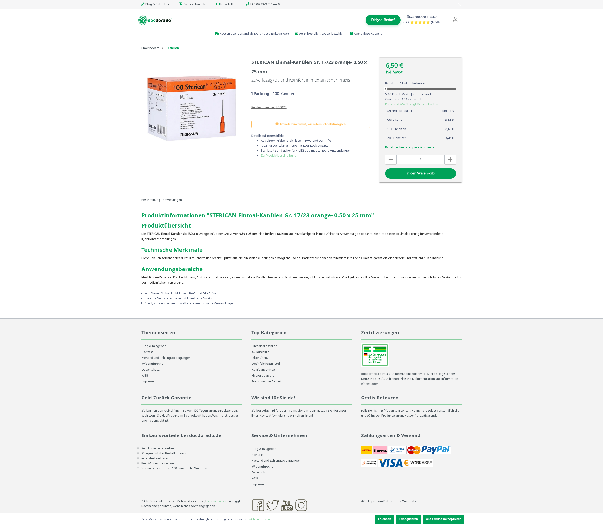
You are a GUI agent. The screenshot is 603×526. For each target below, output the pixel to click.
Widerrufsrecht (152, 364)
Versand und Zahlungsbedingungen (166, 358)
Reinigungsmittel (264, 370)
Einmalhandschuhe (264, 346)
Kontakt (148, 352)
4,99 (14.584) (422, 22)
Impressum (149, 381)
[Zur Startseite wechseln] (154, 20)
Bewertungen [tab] (172, 200)
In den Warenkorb (421, 173)
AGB (145, 375)
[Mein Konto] (455, 19)
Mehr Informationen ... (263, 519)
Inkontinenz (260, 358)
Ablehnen (384, 519)
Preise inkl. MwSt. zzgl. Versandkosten (411, 104)
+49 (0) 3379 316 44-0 (264, 4)
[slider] (385, 89)
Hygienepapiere (263, 375)
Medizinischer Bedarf (266, 381)
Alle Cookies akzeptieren (443, 519)
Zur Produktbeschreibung (278, 155)
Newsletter (228, 4)
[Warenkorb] (463, 17)
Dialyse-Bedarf (383, 20)
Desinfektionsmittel (266, 364)
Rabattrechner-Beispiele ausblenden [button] (410, 147)
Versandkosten (217, 501)
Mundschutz (260, 352)
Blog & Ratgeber (157, 4)
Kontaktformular (194, 4)
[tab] (150, 200)
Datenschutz (151, 370)
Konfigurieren (408, 519)
